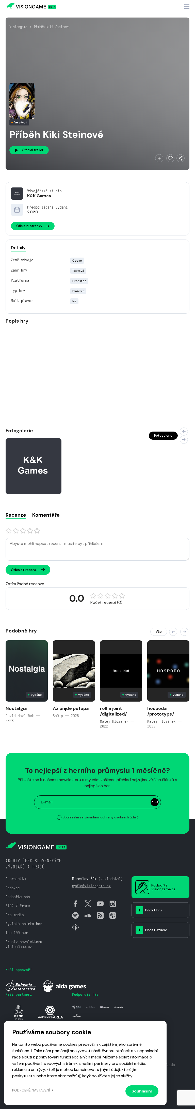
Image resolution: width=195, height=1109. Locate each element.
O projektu (16, 878)
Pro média (15, 914)
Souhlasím (142, 1091)
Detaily (18, 247)
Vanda (170, 1064)
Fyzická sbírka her (24, 923)
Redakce (13, 887)
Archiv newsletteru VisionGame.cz (24, 944)
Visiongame (18, 27)
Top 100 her (17, 932)
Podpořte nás (18, 896)
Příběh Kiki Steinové (52, 27)
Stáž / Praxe (18, 905)
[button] (184, 431)
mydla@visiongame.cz (91, 885)
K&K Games (39, 195)
